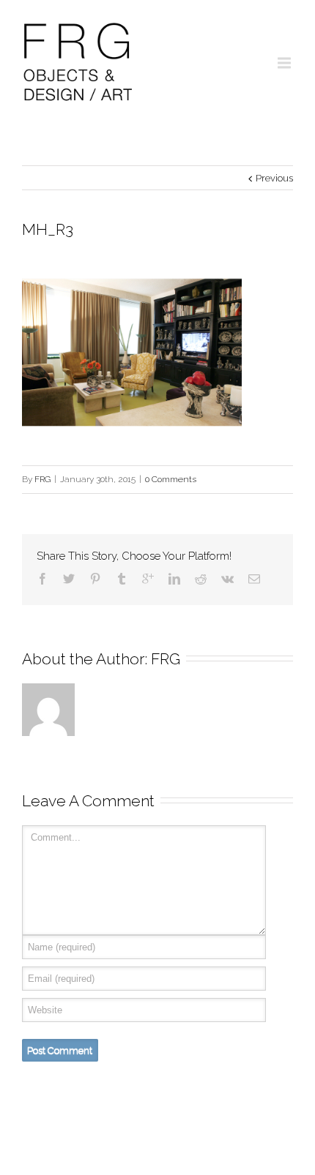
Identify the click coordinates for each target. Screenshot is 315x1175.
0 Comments (170, 479)
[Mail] (254, 579)
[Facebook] (42, 579)
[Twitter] (69, 579)
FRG (42, 479)
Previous (274, 178)
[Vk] (227, 579)
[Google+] (148, 579)
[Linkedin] (174, 579)
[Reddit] (201, 579)
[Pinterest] (95, 579)
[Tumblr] (121, 579)
